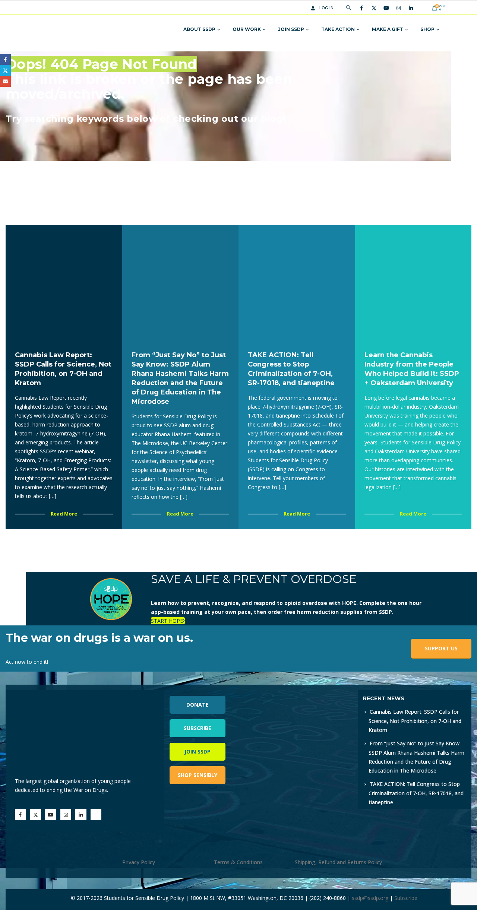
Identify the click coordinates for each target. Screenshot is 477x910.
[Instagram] (398, 8)
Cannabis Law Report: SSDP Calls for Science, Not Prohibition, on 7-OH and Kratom (415, 720)
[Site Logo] (60, 29)
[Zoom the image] (314, 694)
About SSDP (199, 29)
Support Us (441, 648)
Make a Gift (387, 29)
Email (5, 81)
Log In (326, 7)
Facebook (5, 59)
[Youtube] (386, 8)
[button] (348, 7)
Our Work (247, 29)
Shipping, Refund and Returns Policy (338, 862)
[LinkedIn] (410, 8)
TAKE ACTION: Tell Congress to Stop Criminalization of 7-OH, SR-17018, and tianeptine (416, 793)
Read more (64, 513)
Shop (427, 29)
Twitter (5, 70)
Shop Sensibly (197, 775)
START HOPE (167, 620)
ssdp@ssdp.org (370, 897)
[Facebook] (361, 8)
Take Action (338, 29)
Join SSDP (291, 29)
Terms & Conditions (238, 862)
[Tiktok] (423, 8)
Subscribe (197, 728)
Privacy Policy (138, 862)
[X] (374, 8)
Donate (197, 704)
